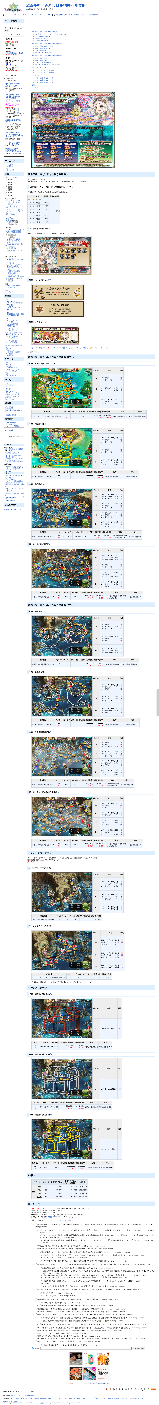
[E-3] (62, 508)
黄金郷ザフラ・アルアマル (14, 260)
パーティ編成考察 (11, 341)
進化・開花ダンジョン (13, 207)
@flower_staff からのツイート (14, 509)
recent (17, 34)
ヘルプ (84, 15)
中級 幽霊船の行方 (42, 48)
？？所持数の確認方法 (43, 36)
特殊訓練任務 (11, 248)
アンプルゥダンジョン (14, 209)
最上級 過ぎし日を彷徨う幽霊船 (47, 64)
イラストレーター (13, 330)
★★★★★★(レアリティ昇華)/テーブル (14, 498)
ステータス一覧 (12, 320)
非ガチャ (16, 307)
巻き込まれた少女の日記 (14, 278)
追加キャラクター (41, 41)
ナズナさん (9, 385)
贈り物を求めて (11, 214)
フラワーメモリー (13, 315)
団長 (6, 383)
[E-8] (62, 816)
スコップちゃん (10, 386)
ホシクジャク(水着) (60, 348)
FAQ (6, 168)
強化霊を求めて (12, 206)
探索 (6, 363)
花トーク (8, 349)
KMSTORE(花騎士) (11, 150)
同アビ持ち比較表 (11, 342)
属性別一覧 (11, 326)
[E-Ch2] (62, 950)
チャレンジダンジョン (39, 67)
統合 (20, 303)
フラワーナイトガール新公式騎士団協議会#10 (13, 95)
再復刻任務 (10, 222)
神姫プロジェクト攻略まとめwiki (82, 1398)
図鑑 (6, 299)
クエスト (8, 366)
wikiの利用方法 (10, 424)
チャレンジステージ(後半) (44, 72)
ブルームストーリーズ (14, 264)
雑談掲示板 (9, 407)
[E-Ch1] (62, 892)
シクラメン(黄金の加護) (13, 455)
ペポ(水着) (41, 348)
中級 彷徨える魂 (41, 60)
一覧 (62, 15)
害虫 (6, 290)
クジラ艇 (10, 258)
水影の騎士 (10, 269)
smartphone (93, 15)
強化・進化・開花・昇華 (13, 333)
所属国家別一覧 (12, 325)
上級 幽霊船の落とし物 (44, 82)
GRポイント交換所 (11, 148)
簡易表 (11, 322)
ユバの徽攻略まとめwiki (118, 1398)
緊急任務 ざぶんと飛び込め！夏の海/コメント (14, 459)
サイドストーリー (13, 263)
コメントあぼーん (41, 1403)
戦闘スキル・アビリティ (15, 334)
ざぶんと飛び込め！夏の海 (14, 53)
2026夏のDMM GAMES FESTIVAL (13, 120)
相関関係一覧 (9, 350)
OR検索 (19, 28)
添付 (41, 15)
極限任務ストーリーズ (14, 267)
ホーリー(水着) (81, 348)
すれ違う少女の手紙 (13, 271)
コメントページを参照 (63, 1220)
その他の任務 (11, 287)
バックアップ (33, 15)
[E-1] (62, 388)
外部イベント (9, 399)
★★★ (9, 311)
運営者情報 (14, 1401)
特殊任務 (10, 280)
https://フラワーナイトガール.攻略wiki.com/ (22, 1395)
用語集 (7, 390)
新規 (57, 15)
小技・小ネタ (9, 170)
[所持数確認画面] (61, 255)
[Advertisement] (72, 23)
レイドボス (9, 292)
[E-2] (62, 448)
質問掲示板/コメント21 (13, 466)
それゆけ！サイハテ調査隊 (15, 229)
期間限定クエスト (13, 367)
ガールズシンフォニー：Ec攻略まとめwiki (39, 1398)
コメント (34, 87)
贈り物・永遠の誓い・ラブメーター (14, 346)
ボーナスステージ (37, 75)
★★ (8, 312)
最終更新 (77, 15)
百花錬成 (12, 338)
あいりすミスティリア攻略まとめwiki (62, 1398)
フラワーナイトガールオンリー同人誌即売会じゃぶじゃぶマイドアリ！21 (14, 135)
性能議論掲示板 (10, 415)
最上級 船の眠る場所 (43, 53)
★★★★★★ (11, 301)
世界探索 (8, 364)
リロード (48, 15)
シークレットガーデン (13, 285)
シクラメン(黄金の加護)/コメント (14, 462)
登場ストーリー (12, 328)
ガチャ (10, 307)
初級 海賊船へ (41, 58)
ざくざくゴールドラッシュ (14, 211)
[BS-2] (62, 1078)
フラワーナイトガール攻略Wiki (18, 1398)
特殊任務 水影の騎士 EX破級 (14, 241)
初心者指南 (9, 166)
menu (11, 34)
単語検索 (68, 15)
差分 (24, 15)
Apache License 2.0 (74, 1403)
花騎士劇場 (9, 391)
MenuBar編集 (8, 430)
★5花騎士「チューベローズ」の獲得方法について (53, 34)
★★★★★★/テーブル (13, 453)
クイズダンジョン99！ (13, 200)
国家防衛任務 (11, 273)
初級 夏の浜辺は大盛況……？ (46, 46)
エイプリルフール (13, 396)
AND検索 (10, 28)
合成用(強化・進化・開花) (15, 314)
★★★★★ (10, 304)
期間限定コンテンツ (12, 394)
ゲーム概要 (9, 165)
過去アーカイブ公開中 (12, 101)
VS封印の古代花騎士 (13, 239)
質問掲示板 (9, 408)
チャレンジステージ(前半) (44, 70)
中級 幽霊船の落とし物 (44, 80)
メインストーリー (11, 177)
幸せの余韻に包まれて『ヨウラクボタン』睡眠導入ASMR (12, 85)
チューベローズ (101, 348)
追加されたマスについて (44, 38)
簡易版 (11, 306)
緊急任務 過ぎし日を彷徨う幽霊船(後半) (46, 55)
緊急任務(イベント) (12, 219)
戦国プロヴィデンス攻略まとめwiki (101, 1398)
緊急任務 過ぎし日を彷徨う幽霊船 (56, 5)
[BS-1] (62, 1018)
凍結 (19, 15)
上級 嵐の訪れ (41, 50)
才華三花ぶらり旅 (13, 275)
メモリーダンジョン (13, 202)
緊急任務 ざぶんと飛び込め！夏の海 (14, 476)
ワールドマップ (10, 375)
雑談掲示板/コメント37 (14, 483)
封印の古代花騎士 (12, 266)
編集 (14, 15)
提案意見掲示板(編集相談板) (13, 411)
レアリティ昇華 (13, 303)
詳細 (52, 1215)
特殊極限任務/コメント (13, 452)
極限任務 (10, 204)
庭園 (6, 374)
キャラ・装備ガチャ (12, 371)
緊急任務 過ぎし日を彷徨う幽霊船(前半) (46, 43)
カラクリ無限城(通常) (13, 232)
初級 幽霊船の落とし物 (44, 78)
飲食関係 (10, 355)
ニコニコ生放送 (10, 98)
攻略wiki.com (6, 1401)
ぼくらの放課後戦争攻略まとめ (134, 1398)
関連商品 (8, 397)
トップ (6, 15)
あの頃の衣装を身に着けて (15, 276)
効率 (33, 85)
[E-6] (62, 696)
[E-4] (62, 568)
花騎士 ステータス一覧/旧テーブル (14, 489)
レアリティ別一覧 (13, 323)
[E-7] (62, 756)
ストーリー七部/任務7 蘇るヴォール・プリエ (14, 468)
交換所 (7, 372)
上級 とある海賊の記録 (44, 62)
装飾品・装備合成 (12, 336)
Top (27, 9)
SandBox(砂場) (10, 423)
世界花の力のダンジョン (15, 250)
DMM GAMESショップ (13, 151)
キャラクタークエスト (14, 369)
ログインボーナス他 (12, 393)
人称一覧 (10, 353)
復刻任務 (9, 220)
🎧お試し (8, 91)
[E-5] (62, 636)
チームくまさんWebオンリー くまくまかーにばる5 (14, 143)
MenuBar (8, 471)
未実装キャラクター (12, 388)
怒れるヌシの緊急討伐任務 (14, 244)
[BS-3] (62, 1139)
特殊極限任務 (11, 247)
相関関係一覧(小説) (13, 352)
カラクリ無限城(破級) (13, 231)
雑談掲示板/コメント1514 (14, 449)
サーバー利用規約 (13, 426)
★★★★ (9, 309)
